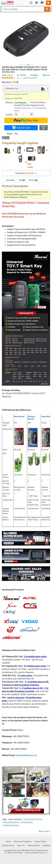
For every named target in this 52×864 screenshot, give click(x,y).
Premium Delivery (38, 102)
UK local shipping (26, 822)
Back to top (44, 831)
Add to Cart (23, 127)
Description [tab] (10, 180)
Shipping (46, 845)
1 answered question (30, 78)
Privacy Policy (40, 841)
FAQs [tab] (21, 180)
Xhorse (10, 75)
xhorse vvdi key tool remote (32, 819)
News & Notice (34, 845)
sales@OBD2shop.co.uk (38, 853)
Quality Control (8, 845)
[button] (19, 64)
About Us (21, 845)
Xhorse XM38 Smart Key (11, 822)
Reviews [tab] (33, 180)
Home (8, 841)
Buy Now (32, 120)
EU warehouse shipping (11, 825)
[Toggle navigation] (36, 3)
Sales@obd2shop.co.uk (26, 755)
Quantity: (9, 114)
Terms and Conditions (23, 841)
